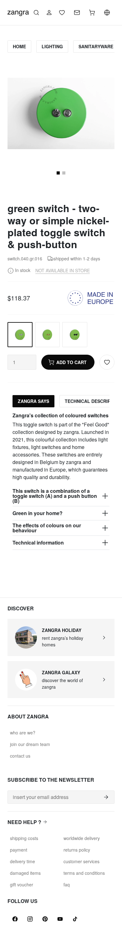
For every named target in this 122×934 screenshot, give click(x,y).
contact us (20, 756)
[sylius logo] (18, 11)
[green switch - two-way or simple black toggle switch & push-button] (74, 334)
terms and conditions (84, 873)
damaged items (25, 873)
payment (18, 850)
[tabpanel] (61, 481)
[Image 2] (63, 173)
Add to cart (71, 362)
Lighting (52, 46)
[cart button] (91, 12)
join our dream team (30, 744)
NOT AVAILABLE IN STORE (62, 270)
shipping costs (24, 838)
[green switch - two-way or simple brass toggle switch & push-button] (47, 334)
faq (67, 884)
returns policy (77, 850)
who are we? (22, 732)
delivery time (22, 861)
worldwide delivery (82, 838)
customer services (81, 861)
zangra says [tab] (33, 401)
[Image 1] (58, 173)
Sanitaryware (96, 46)
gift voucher (21, 884)
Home (19, 46)
